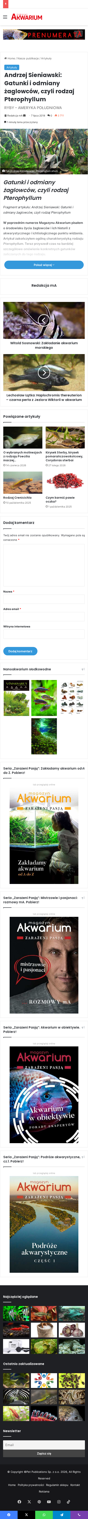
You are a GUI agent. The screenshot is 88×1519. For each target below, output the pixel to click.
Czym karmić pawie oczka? (60, 500)
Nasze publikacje (28, 58)
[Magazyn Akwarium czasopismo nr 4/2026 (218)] (16, 1380)
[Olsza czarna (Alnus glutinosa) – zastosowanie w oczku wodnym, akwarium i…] (72, 1380)
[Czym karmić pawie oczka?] (65, 483)
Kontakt (75, 1485)
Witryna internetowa (16, 626)
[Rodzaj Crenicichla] (22, 483)
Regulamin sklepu (57, 1485)
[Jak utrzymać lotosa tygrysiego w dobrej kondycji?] (44, 1346)
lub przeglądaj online (44, 914)
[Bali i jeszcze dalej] (16, 1397)
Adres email (12, 609)
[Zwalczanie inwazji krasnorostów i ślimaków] (72, 1346)
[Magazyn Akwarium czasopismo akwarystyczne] (26, 16)
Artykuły (46, 58)
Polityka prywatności (31, 1485)
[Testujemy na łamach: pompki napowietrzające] (16, 1346)
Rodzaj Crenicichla (17, 498)
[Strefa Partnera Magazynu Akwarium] (44, 1380)
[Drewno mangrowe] (72, 1397)
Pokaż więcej (43, 265)
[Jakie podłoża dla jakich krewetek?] (16, 1330)
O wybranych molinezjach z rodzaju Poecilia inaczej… (22, 456)
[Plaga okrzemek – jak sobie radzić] (44, 1313)
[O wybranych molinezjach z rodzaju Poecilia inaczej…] (22, 438)
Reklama (44, 1491)
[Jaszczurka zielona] (44, 1397)
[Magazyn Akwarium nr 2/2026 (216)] (72, 1413)
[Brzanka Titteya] (16, 1413)
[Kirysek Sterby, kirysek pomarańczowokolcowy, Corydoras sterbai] (65, 438)
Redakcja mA (15, 115)
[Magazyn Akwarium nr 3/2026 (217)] (44, 1413)
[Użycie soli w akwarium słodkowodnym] (44, 1330)
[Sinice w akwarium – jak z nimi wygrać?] (72, 1313)
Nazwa (8, 591)
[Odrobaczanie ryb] (72, 1330)
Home (11, 58)
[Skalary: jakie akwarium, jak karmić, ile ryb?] (16, 1313)
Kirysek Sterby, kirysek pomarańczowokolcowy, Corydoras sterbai (64, 456)
